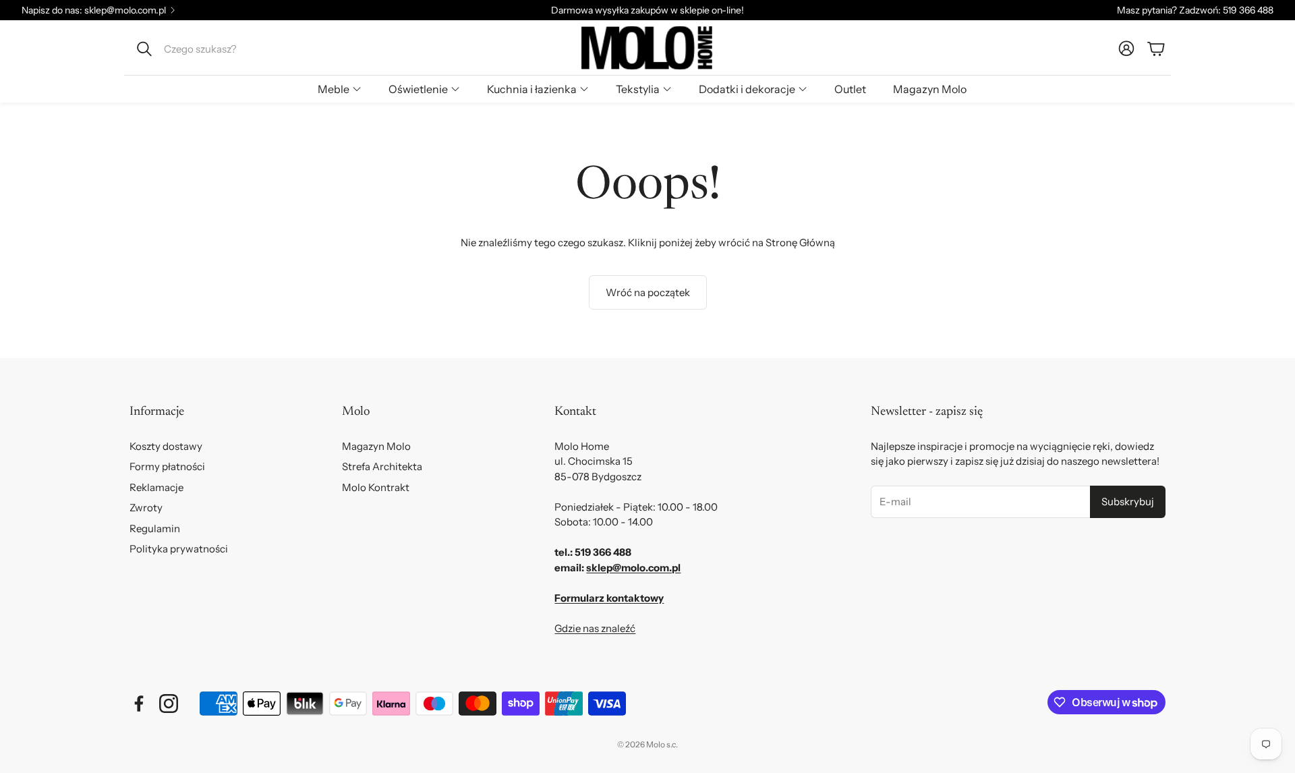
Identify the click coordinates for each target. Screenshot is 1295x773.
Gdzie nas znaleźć (594, 628)
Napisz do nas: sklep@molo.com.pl (94, 10)
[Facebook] (139, 703)
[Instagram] (168, 703)
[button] (220, 48)
